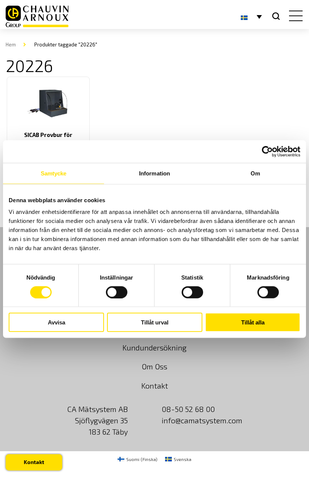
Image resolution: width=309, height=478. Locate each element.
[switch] (116, 292)
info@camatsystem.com (202, 420)
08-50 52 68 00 (188, 408)
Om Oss (154, 366)
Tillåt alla (253, 322)
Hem (11, 44)
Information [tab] (154, 173)
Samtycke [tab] (54, 173)
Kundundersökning (154, 347)
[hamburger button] (294, 17)
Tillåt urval (154, 322)
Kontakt (154, 385)
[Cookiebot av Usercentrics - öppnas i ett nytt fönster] (267, 151)
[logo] (37, 16)
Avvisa (56, 322)
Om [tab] (255, 173)
